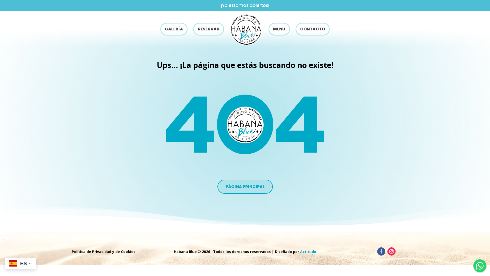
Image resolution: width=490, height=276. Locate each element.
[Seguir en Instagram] (391, 251)
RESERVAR (208, 29)
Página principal (245, 187)
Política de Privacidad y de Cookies (104, 251)
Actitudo (308, 251)
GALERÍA (174, 29)
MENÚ (279, 29)
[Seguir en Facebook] (381, 251)
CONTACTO (312, 29)
